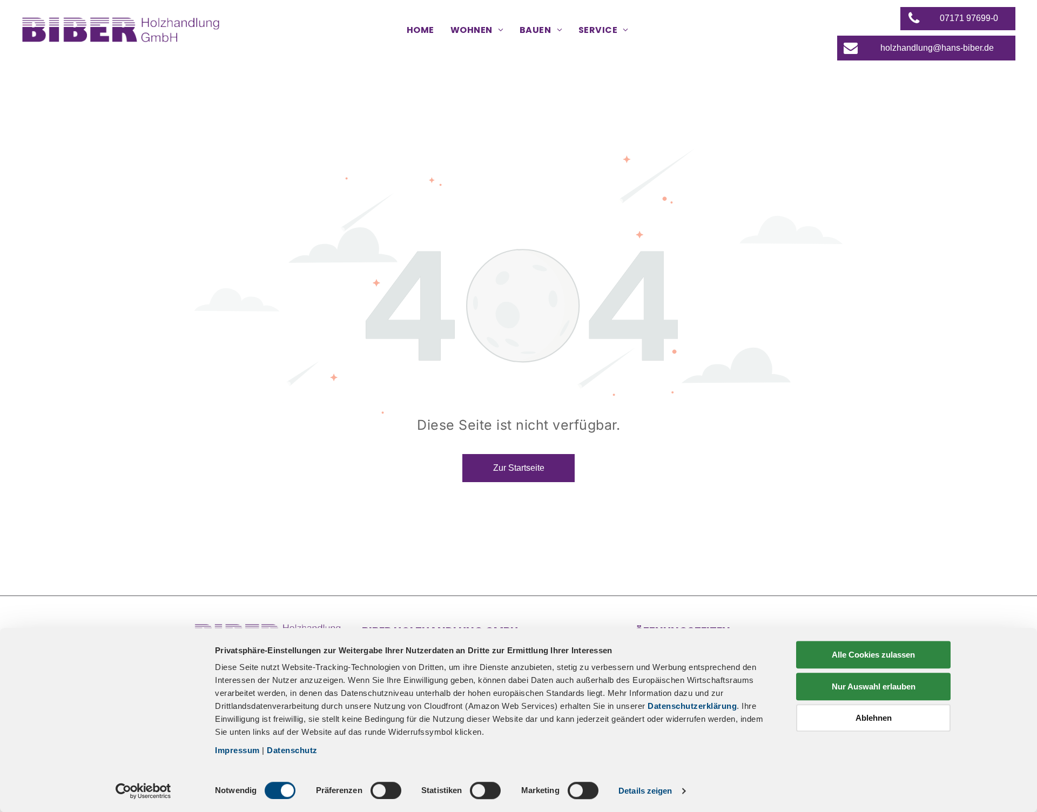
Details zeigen (645, 790)
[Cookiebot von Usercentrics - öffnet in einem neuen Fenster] (143, 791)
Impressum (237, 750)
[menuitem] (420, 30)
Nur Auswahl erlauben (873, 686)
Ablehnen (874, 717)
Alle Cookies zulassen (873, 654)
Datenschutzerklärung (692, 705)
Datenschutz (292, 750)
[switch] (386, 790)
